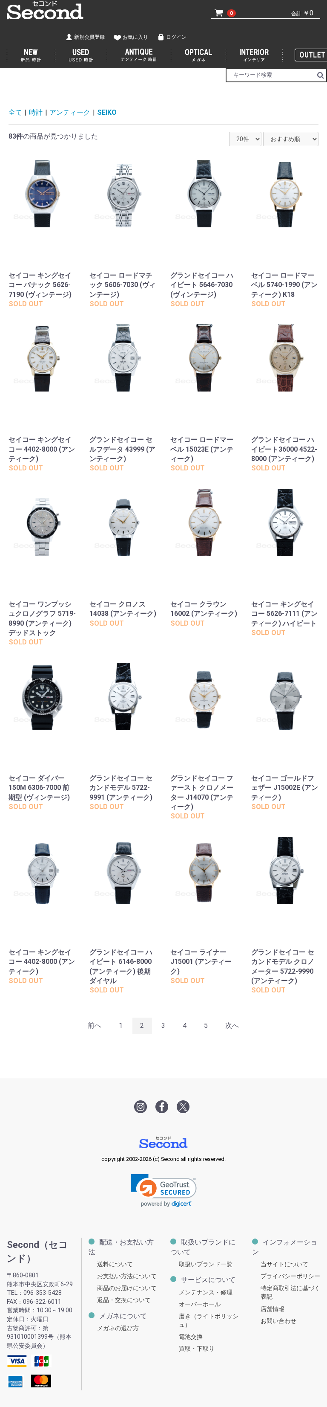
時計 (36, 112)
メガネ (198, 55)
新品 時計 (31, 55)
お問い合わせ (278, 1321)
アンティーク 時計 (139, 55)
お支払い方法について (127, 1276)
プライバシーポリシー (290, 1276)
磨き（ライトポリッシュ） (208, 1321)
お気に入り (135, 37)
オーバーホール (200, 1304)
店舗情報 (272, 1308)
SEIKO (107, 112)
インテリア (254, 55)
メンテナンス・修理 (205, 1292)
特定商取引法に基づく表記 (290, 1292)
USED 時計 (81, 55)
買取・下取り (197, 1348)
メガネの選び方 (118, 1328)
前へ (94, 1025)
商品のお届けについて (127, 1288)
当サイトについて (284, 1264)
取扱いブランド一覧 (205, 1264)
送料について (115, 1264)
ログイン (176, 37)
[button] (163, 1190)
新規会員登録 (89, 37)
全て (15, 112)
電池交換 (191, 1336)
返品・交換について (124, 1300)
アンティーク (69, 112)
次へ (232, 1025)
